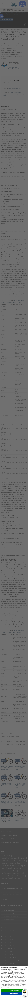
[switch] (24, 996)
